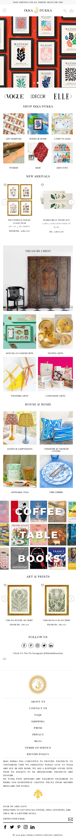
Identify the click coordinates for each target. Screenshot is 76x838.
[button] (70, 96)
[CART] (71, 10)
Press (38, 727)
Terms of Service (38, 747)
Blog (38, 741)
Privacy (38, 734)
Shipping (37, 721)
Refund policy (38, 754)
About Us (38, 701)
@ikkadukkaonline (53, 653)
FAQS (38, 714)
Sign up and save (15, 806)
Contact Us (38, 708)
